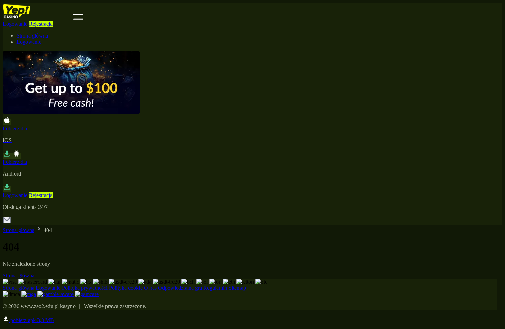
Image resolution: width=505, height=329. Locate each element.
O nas (150, 288)
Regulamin (215, 288)
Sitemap (237, 288)
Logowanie (15, 24)
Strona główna (32, 36)
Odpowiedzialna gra (180, 288)
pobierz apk (31, 320)
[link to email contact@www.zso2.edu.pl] (7, 222)
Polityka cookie (126, 288)
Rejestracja (41, 24)
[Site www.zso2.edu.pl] (37, 18)
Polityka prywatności (85, 288)
